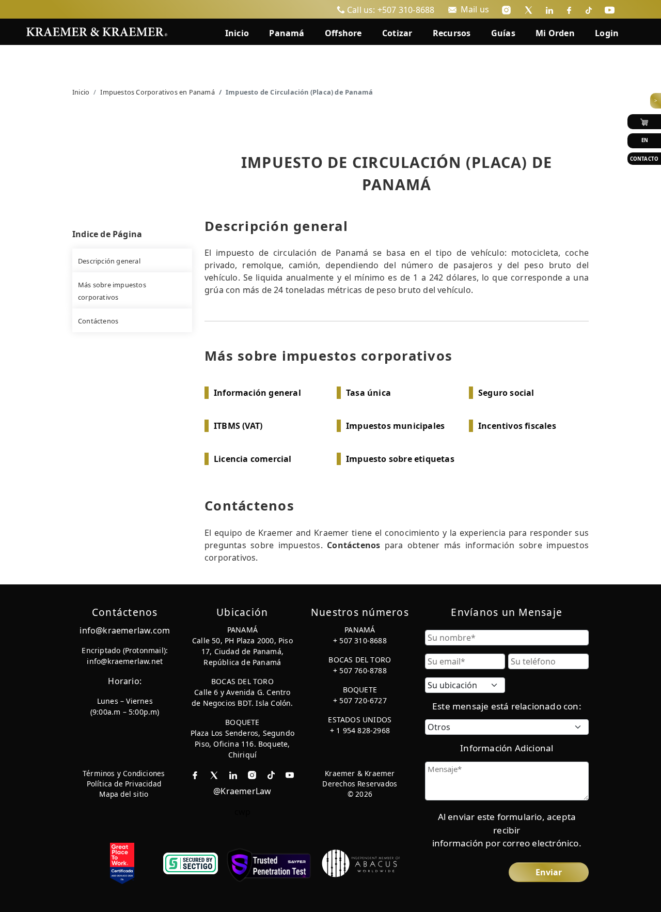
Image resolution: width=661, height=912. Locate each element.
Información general (257, 392)
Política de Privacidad (124, 784)
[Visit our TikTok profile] (588, 9)
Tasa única (368, 392)
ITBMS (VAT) (238, 425)
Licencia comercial (253, 459)
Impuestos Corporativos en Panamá (157, 92)
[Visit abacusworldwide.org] (361, 862)
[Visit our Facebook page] (569, 9)
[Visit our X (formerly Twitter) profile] (528, 9)
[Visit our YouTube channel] (610, 9)
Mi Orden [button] (555, 33)
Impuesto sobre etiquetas (400, 459)
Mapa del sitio (123, 794)
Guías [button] (503, 33)
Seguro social (506, 392)
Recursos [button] (452, 33)
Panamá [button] (286, 33)
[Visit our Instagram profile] (506, 9)
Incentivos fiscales (517, 425)
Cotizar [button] (397, 33)
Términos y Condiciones (124, 773)
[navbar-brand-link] (97, 31)
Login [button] (607, 33)
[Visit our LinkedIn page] (549, 9)
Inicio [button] (237, 33)
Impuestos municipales (395, 425)
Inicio (80, 92)
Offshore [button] (343, 33)
